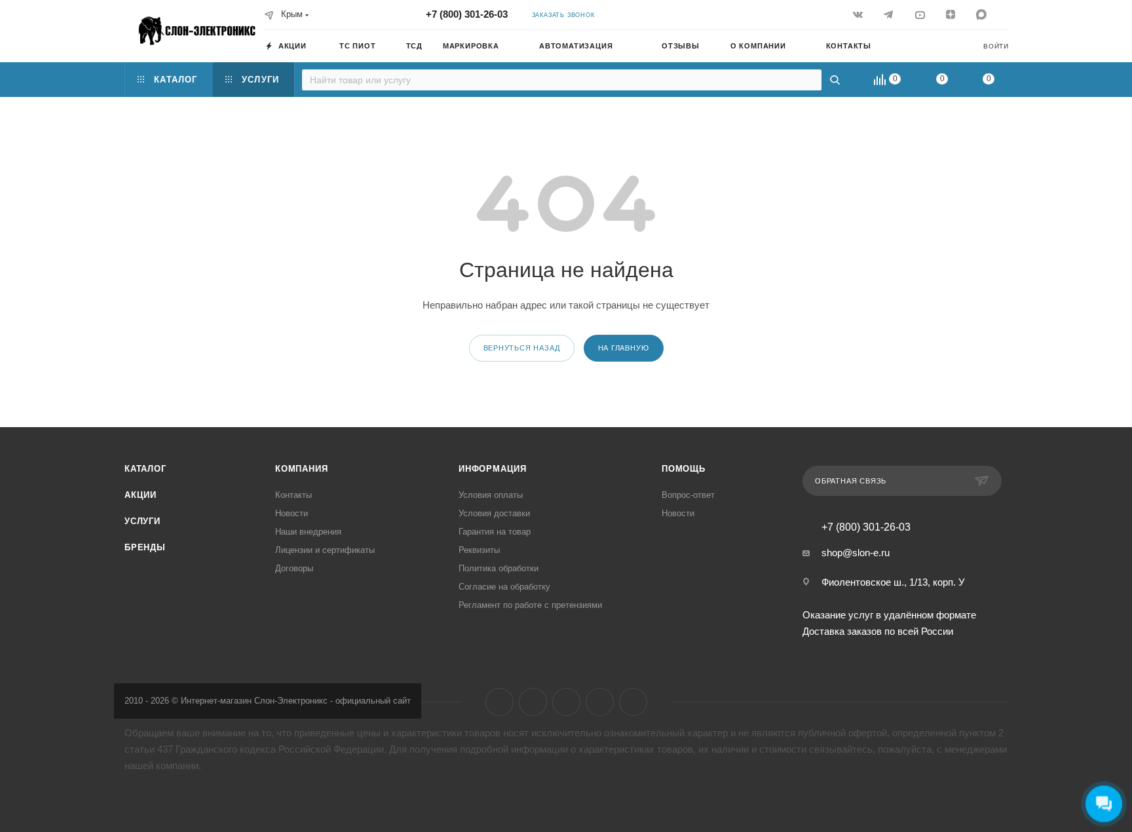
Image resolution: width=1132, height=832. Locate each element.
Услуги (142, 521)
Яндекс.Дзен (600, 702)
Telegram (533, 702)
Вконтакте (499, 702)
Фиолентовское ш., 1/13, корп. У (893, 582)
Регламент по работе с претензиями (530, 605)
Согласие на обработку (504, 587)
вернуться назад (521, 348)
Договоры (294, 568)
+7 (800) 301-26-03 (467, 14)
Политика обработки (498, 568)
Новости (291, 513)
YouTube (566, 702)
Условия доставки (494, 513)
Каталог (145, 469)
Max (633, 702)
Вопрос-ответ (688, 495)
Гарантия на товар (495, 532)
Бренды (145, 547)
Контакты (293, 495)
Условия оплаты (491, 495)
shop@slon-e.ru (855, 552)
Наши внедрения (308, 532)
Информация (493, 469)
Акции (140, 495)
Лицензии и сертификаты (325, 550)
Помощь (684, 469)
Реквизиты (479, 550)
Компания (301, 469)
